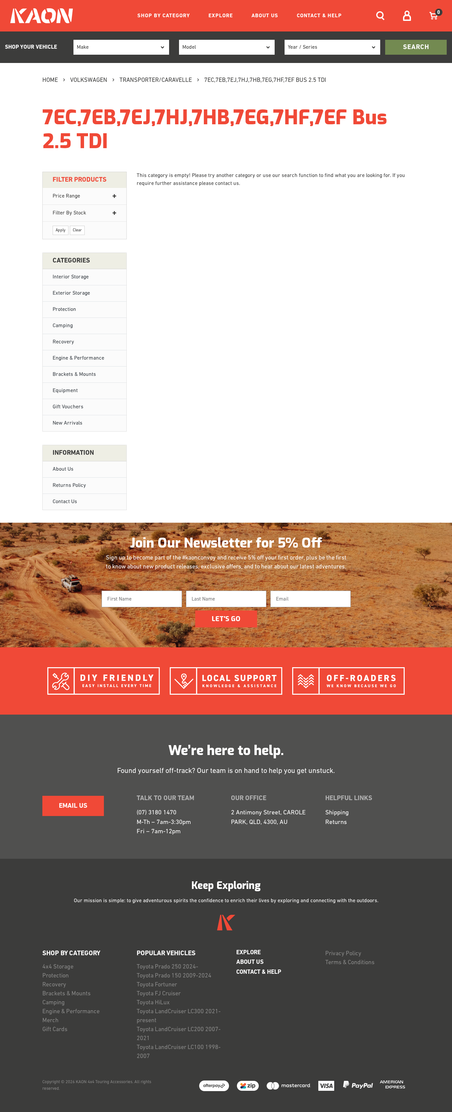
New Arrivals (67, 423)
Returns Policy (69, 485)
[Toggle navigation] (380, 15)
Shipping (337, 813)
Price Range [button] (66, 196)
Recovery (63, 342)
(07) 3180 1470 (156, 813)
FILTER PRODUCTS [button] (80, 180)
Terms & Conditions (350, 963)
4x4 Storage (57, 967)
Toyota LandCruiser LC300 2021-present (179, 1016)
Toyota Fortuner (157, 985)
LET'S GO (226, 619)
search (416, 47)
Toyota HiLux (153, 1003)
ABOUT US (264, 16)
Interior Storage (71, 277)
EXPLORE (220, 16)
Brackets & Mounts (74, 374)
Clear (77, 230)
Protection (64, 309)
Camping (63, 325)
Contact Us (65, 501)
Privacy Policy (343, 954)
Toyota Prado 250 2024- (167, 967)
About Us (63, 469)
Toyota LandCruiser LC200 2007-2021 (179, 1034)
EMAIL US (73, 806)
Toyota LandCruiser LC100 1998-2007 (179, 1052)
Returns (336, 822)
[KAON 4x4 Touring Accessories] (39, 15)
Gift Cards (55, 1030)
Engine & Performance (78, 358)
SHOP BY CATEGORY (163, 16)
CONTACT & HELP (319, 16)
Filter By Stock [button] (69, 213)
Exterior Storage (71, 293)
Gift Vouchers (68, 407)
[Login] (407, 16)
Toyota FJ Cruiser (159, 994)
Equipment (65, 390)
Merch (50, 1021)
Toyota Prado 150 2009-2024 (174, 976)
